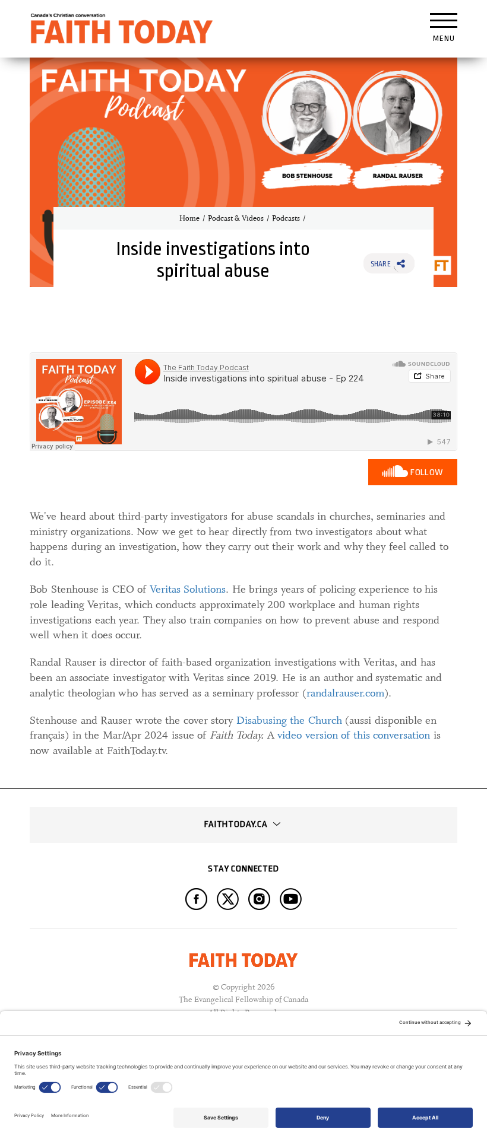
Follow (426, 472)
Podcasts (286, 218)
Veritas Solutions (188, 589)
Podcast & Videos (236, 218)
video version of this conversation (353, 735)
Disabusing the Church (289, 720)
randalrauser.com (345, 693)
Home (189, 218)
